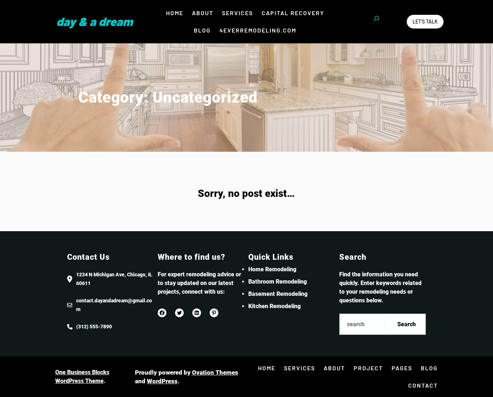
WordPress (162, 381)
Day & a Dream (94, 21)
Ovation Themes (215, 372)
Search (406, 324)
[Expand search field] (376, 21)
